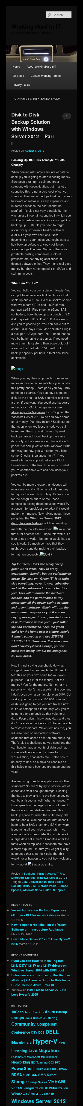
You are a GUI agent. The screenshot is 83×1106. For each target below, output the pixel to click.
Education (18, 1042)
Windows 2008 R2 (43, 1094)
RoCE (26, 1075)
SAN (34, 1074)
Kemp (62, 1042)
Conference (20, 1032)
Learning (19, 1050)
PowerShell (22, 1068)
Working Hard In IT (36, 26)
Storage (30, 878)
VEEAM (56, 1081)
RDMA (16, 1074)
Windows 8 (20, 1093)
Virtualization (58, 1088)
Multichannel (49, 1057)
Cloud (28, 1018)
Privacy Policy (21, 85)
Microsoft (17, 878)
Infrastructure (46, 873)
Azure (50, 1011)
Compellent (47, 1024)
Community (23, 1024)
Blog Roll (18, 75)
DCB (41, 1032)
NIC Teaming (39, 1062)
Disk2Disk (29, 886)
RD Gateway (59, 1069)
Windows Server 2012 (51, 878)
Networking (20, 1062)
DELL (52, 1031)
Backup (61, 1012)
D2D (24, 882)
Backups (30, 873)
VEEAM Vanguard (24, 1088)
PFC (57, 1062)
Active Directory (34, 1012)
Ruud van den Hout (25, 960)
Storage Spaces (37, 1082)
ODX (51, 1062)
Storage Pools (47, 886)
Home (16, 66)
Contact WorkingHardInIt (46, 75)
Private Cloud (43, 1069)
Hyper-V (45, 1041)
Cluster (37, 1018)
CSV (34, 1032)
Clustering (50, 1018)
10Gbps (17, 1011)
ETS (29, 1042)
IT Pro (60, 873)
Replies (59, 890)
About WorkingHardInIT (41, 66)
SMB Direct (47, 1074)
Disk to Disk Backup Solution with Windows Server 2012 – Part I (32, 129)
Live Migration (43, 1050)
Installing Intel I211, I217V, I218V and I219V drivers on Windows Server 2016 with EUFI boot (39, 965)
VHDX (43, 1087)
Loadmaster (18, 1057)
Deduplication (38, 882)
